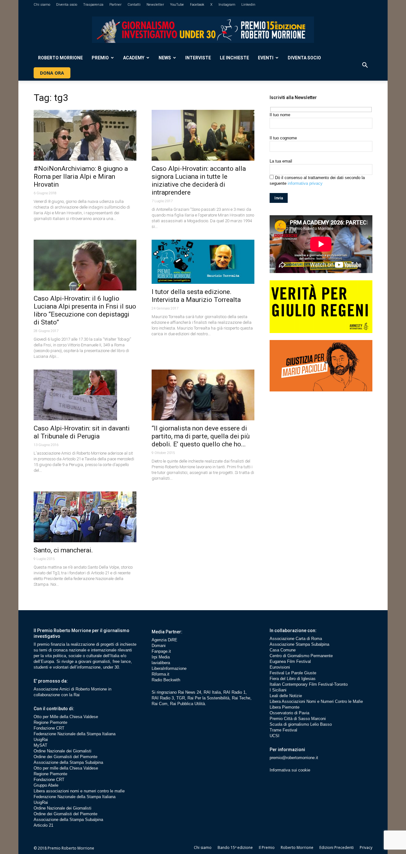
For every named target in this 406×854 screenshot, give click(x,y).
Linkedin (248, 5)
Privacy (366, 847)
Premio (100, 57)
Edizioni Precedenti (336, 847)
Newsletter (155, 5)
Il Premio (267, 847)
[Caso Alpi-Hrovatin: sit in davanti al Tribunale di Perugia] (85, 395)
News (165, 57)
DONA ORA (52, 73)
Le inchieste (234, 57)
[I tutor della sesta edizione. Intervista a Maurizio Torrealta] (203, 262)
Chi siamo (42, 5)
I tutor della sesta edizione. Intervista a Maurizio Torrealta (196, 296)
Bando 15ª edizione (235, 847)
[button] (364, 65)
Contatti (134, 5)
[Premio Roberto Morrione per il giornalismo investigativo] (203, 30)
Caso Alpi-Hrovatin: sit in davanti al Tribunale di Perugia (82, 432)
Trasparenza (93, 5)
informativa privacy (305, 183)
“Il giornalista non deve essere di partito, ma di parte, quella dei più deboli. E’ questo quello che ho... (201, 436)
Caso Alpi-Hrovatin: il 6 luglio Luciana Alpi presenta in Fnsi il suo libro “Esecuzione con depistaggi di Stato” (85, 310)
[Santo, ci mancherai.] (85, 516)
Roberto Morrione (60, 57)
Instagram (227, 5)
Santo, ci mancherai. (63, 550)
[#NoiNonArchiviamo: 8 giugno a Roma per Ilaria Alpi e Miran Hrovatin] (85, 135)
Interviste (198, 57)
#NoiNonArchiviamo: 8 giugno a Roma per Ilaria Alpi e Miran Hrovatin (81, 176)
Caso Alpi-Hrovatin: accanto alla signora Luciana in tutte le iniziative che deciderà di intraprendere (199, 180)
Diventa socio (66, 5)
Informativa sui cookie (290, 770)
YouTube (177, 5)
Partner (115, 5)
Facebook (197, 5)
